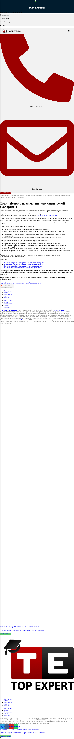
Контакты (7, 297)
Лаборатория (8, 294)
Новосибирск (4, 18)
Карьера (6, 296)
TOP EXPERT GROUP (60, 310)
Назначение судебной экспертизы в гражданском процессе (23, 264)
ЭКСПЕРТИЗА (15, 31)
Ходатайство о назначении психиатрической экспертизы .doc (20, 283)
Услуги (6, 292)
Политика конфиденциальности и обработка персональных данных (22, 630)
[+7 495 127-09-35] (37, 102)
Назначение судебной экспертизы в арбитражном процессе (24, 263)
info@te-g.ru (37, 189)
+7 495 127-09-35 (37, 106)
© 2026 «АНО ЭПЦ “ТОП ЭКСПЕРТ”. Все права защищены (19, 627)
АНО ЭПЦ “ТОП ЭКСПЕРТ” (9, 310)
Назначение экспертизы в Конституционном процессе (22, 267)
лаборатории (24, 320)
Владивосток (4, 15)
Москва (2, 25)
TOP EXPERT (37, 7)
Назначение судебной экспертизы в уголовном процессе (23, 266)
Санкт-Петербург (5, 22)
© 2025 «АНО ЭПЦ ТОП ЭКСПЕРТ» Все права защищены (19, 729)
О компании (8, 291)
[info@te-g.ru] (37, 184)
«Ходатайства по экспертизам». (47, 215)
